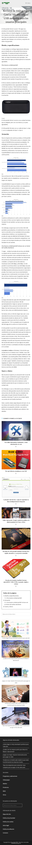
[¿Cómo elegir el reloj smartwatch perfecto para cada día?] (15, 628)
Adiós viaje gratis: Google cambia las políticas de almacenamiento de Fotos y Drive (16, 521)
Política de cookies (8, 821)
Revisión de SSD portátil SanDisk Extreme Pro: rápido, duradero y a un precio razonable (16, 552)
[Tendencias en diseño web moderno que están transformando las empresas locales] (15, 693)
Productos (6, 787)
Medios (5, 783)
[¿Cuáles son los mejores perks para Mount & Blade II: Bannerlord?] (15, 649)
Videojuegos (6, 780)
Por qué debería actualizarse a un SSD (16, 471)
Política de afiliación (8, 829)
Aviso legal (6, 825)
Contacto (5, 833)
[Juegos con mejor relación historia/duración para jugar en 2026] (15, 671)
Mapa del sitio (7, 814)
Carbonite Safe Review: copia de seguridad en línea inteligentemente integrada (16, 500)
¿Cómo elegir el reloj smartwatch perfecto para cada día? (16, 638)
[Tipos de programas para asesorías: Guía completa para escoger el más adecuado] (15, 716)
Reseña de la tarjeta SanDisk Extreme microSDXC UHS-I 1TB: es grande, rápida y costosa (16, 582)
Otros (4, 795)
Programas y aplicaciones (10, 776)
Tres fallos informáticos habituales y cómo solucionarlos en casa (16, 443)
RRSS (4, 791)
